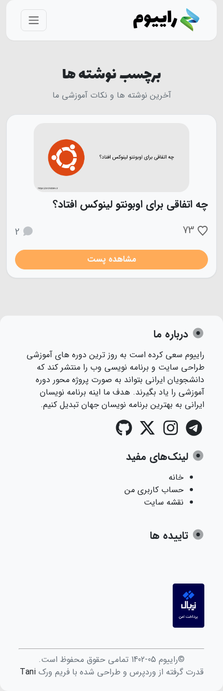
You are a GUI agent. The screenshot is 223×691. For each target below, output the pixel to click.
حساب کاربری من (154, 489)
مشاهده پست (111, 259)
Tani (28, 672)
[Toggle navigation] (34, 20)
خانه (176, 477)
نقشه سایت (164, 502)
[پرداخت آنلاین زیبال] (188, 625)
